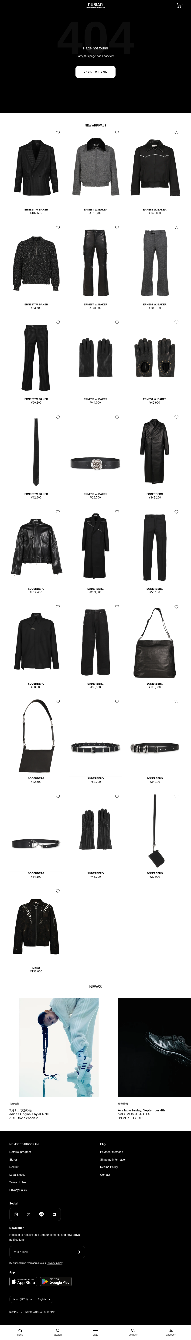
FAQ (103, 1144)
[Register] (78, 1252)
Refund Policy (109, 1167)
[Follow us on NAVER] (54, 1214)
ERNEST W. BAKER (36, 209)
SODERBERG (155, 494)
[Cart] (179, 5)
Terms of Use (17, 1182)
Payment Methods (111, 1152)
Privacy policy (54, 1263)
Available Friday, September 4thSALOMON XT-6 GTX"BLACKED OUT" (141, 1114)
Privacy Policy (18, 1190)
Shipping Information (113, 1159)
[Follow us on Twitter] (28, 1214)
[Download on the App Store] (23, 1281)
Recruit (13, 1167)
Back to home (95, 72)
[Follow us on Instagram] (15, 1214)
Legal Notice (17, 1174)
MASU (36, 968)
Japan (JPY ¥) (20, 1299)
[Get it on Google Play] (56, 1281)
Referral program (20, 1152)
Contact (105, 1174)
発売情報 (14, 1103)
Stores (13, 1159)
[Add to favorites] (58, 132)
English (42, 1299)
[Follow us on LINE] (41, 1214)
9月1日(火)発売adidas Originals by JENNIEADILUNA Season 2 (29, 1114)
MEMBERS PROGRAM (24, 1144)
